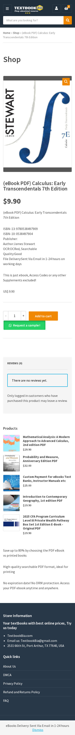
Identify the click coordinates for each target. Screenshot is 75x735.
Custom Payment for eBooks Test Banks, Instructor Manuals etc (47, 479)
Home (6, 33)
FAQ (6, 700)
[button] (66, 81)
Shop (16, 33)
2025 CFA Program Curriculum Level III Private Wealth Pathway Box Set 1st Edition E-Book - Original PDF (46, 522)
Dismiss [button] (37, 730)
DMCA (7, 675)
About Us (9, 666)
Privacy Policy (12, 683)
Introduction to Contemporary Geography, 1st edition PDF (45, 499)
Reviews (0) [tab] (14, 363)
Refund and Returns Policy (21, 692)
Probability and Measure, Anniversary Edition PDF (41, 459)
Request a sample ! (26, 325)
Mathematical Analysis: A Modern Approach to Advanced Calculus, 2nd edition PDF (46, 441)
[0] (66, 8)
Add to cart (43, 316)
